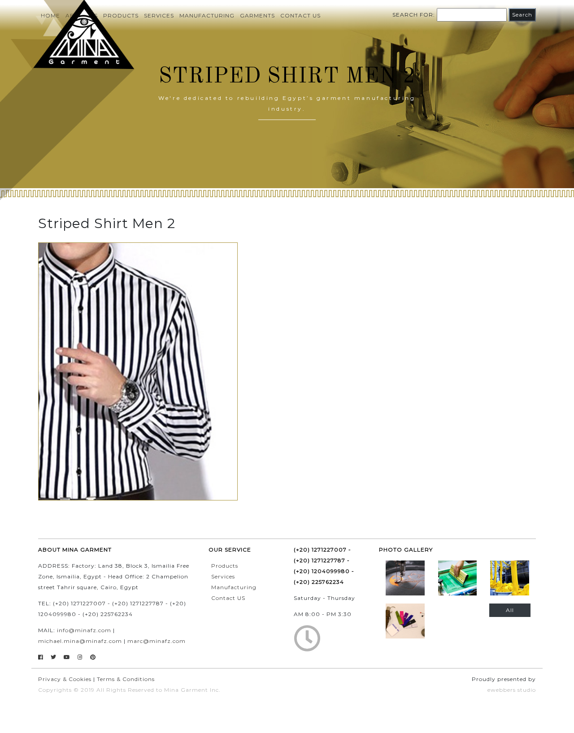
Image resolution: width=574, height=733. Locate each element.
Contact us (300, 15)
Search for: (413, 14)
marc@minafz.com (156, 641)
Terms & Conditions (126, 679)
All (510, 610)
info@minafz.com (84, 630)
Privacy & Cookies (64, 679)
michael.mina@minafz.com (80, 641)
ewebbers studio (511, 689)
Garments (257, 15)
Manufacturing (207, 15)
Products (224, 565)
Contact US (228, 598)
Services (159, 15)
